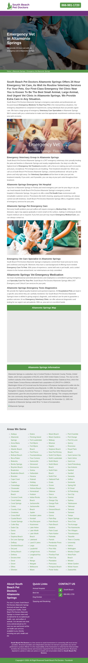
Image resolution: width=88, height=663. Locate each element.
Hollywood (34, 485)
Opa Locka (53, 497)
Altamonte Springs (19, 71)
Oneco (51, 494)
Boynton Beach (17, 467)
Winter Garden (73, 564)
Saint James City (74, 455)
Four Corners (35, 458)
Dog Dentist (37, 597)
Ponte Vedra (53, 570)
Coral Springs (16, 503)
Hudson (33, 494)
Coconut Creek (16, 497)
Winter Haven (73, 567)
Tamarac (71, 509)
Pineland (52, 552)
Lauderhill (33, 549)
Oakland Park (54, 479)
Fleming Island (35, 437)
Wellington (72, 549)
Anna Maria (15, 443)
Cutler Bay (15, 524)
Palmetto (52, 536)
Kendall (33, 518)
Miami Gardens (54, 437)
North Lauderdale (55, 458)
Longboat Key (35, 555)
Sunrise (71, 497)
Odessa (52, 488)
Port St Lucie (72, 440)
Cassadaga (15, 485)
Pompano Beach (55, 567)
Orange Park (53, 503)
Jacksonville (34, 503)
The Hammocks (74, 527)
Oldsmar (52, 491)
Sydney (71, 500)
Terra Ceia (72, 521)
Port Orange (72, 437)
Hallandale (34, 473)
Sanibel (71, 473)
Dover (13, 564)
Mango (32, 561)
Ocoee (51, 485)
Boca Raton (15, 458)
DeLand (14, 549)
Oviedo (51, 512)
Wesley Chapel (73, 552)
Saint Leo (71, 461)
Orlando (52, 506)
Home (9, 71)
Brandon (14, 476)
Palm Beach (53, 521)
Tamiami (71, 512)
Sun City (71, 494)
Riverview (71, 446)
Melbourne (34, 567)
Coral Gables (16, 500)
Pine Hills (52, 549)
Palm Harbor (53, 533)
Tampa (70, 515)
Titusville (71, 536)
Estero (32, 434)
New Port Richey (55, 452)
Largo (32, 546)
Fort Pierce (34, 452)
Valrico (70, 546)
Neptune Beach (55, 449)
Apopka (14, 446)
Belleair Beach (16, 455)
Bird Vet (36, 593)
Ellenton (14, 570)
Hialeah (33, 479)
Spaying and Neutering (41, 601)
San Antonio (72, 467)
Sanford (71, 470)
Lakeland (33, 539)
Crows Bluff (15, 515)
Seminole (71, 482)
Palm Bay (52, 518)
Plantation (52, 561)
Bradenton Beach (17, 473)
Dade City (14, 527)
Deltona (14, 555)
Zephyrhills (72, 570)
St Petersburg (73, 491)
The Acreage (72, 524)
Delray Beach (16, 552)
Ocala (51, 482)
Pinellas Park (54, 555)
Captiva (14, 482)
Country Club (16, 509)
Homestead (34, 491)
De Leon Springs (17, 539)
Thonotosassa (73, 533)
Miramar (52, 443)
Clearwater (15, 488)
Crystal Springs (17, 521)
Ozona (51, 515)
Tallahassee (72, 503)
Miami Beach (54, 434)
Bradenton (15, 470)
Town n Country (74, 539)
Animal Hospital (39, 588)
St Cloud (71, 488)
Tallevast (71, 506)
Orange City (53, 500)
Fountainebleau (36, 455)
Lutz (31, 558)
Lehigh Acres (35, 552)
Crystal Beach (16, 518)
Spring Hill (72, 485)
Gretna (32, 470)
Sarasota (71, 476)
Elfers (13, 567)
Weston (71, 561)
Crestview (14, 512)
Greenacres (34, 467)
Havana (33, 476)
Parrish (51, 539)
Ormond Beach (54, 509)
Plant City (52, 558)
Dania (13, 530)
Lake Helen (34, 527)
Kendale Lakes (35, 515)
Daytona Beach (17, 536)
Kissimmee (34, 524)
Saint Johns (72, 458)
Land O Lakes (35, 542)
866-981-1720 (70, 5)
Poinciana (52, 564)
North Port (52, 476)
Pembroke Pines (55, 542)
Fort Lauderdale (36, 440)
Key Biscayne (35, 521)
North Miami (53, 461)
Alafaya (14, 434)
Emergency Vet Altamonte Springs (38, 71)
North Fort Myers (55, 455)
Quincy (70, 443)
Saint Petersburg (74, 464)
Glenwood (34, 464)
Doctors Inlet (15, 558)
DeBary (14, 542)
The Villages (72, 530)
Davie (13, 533)
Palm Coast (53, 530)
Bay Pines (15, 452)
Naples (51, 446)
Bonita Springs (16, 464)
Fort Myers (34, 443)
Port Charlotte (73, 434)
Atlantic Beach (16, 449)
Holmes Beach (35, 488)
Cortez (13, 506)
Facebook (69, 660)
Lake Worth (34, 530)
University (71, 542)
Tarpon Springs (73, 518)
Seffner (70, 479)
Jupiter (32, 512)
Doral (13, 561)
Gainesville (34, 461)
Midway (52, 440)
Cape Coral (15, 479)
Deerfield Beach (17, 546)
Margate (33, 564)
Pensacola (53, 546)
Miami (32, 570)
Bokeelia (14, 461)
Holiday (33, 482)
